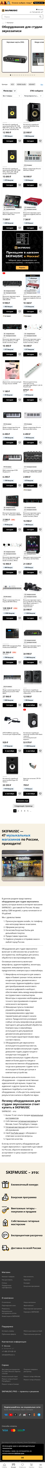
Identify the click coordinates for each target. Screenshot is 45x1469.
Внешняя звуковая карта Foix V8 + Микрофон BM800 (12, 514)
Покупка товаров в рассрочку (31, 1370)
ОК (22, 1457)
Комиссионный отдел (10, 1376)
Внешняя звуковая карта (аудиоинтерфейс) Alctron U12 (32, 214)
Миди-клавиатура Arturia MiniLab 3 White (32, 169)
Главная (4, 1467)
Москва (40, 9)
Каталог (13, 1467)
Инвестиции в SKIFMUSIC (11, 1316)
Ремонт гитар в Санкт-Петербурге (10, 1380)
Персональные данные (32, 1334)
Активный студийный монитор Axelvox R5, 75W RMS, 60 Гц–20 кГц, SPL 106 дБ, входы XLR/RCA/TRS (12, 127)
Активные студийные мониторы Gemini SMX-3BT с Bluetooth (32, 691)
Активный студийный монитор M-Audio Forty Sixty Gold (31, 126)
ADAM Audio (21, 84)
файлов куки (19, 1453)
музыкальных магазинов (16, 837)
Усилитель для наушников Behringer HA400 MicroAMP (32, 471)
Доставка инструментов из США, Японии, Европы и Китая (11, 1371)
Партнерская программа (33, 1309)
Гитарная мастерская (15, 1127)
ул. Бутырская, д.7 (36, 12)
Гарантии (27, 1280)
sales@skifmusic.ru (8, 1355)
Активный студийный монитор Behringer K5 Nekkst (10, 780)
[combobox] (22, 17)
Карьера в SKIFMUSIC (31, 1312)
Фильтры (8, 90)
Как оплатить (29, 1276)
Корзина (31, 1467)
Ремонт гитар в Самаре (10, 1384)
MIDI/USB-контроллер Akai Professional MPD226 (12, 646)
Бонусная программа (31, 1286)
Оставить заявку (8, 1331)
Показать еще (22, 801)
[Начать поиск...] (40, 17)
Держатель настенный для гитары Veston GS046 (12, 382)
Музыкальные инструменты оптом (9, 1312)
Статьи (4, 1283)
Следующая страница (23, 806)
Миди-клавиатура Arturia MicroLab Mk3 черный (11, 428)
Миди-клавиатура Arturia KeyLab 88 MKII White (11, 601)
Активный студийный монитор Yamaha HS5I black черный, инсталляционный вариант (32, 736)
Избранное (22, 1467)
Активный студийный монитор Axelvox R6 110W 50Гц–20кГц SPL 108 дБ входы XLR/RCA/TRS (11, 171)
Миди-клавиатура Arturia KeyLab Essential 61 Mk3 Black (11, 691)
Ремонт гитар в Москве (32, 1376)
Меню (40, 1467)
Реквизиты (6, 1309)
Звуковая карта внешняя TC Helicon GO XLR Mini (32, 558)
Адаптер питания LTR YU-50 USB (32, 779)
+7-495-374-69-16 (9, 1351)
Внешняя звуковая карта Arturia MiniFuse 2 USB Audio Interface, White (11, 558)
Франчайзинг (29, 1305)
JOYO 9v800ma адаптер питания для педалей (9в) (12, 733)
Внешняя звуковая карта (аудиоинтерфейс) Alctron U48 (32, 298)
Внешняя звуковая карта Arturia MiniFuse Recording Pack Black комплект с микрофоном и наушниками (32, 603)
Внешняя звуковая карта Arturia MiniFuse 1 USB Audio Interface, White (32, 340)
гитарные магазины (27, 1121)
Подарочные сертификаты (7, 1286)
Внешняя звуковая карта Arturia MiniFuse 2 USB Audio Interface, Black (32, 514)
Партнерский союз (9, 1305)
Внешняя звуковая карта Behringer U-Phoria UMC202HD (11, 298)
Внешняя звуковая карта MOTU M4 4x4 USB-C (32, 646)
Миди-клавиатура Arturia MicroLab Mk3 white (32, 428)
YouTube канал (17, 1133)
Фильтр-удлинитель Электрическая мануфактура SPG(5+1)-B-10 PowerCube (32, 384)
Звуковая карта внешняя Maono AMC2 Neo (11, 213)
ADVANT (32, 84)
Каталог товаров (8, 1276)
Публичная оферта (9, 1334)
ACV (12, 84)
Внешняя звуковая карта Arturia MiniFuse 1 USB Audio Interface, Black (11, 340)
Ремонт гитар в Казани (32, 1380)
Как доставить (7, 1280)
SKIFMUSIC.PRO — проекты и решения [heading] (20, 1391)
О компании (6, 1302)
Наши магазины (30, 1302)
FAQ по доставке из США (33, 1331)
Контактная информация (14, 1342)
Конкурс (27, 1283)
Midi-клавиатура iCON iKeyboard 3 (10, 471)
